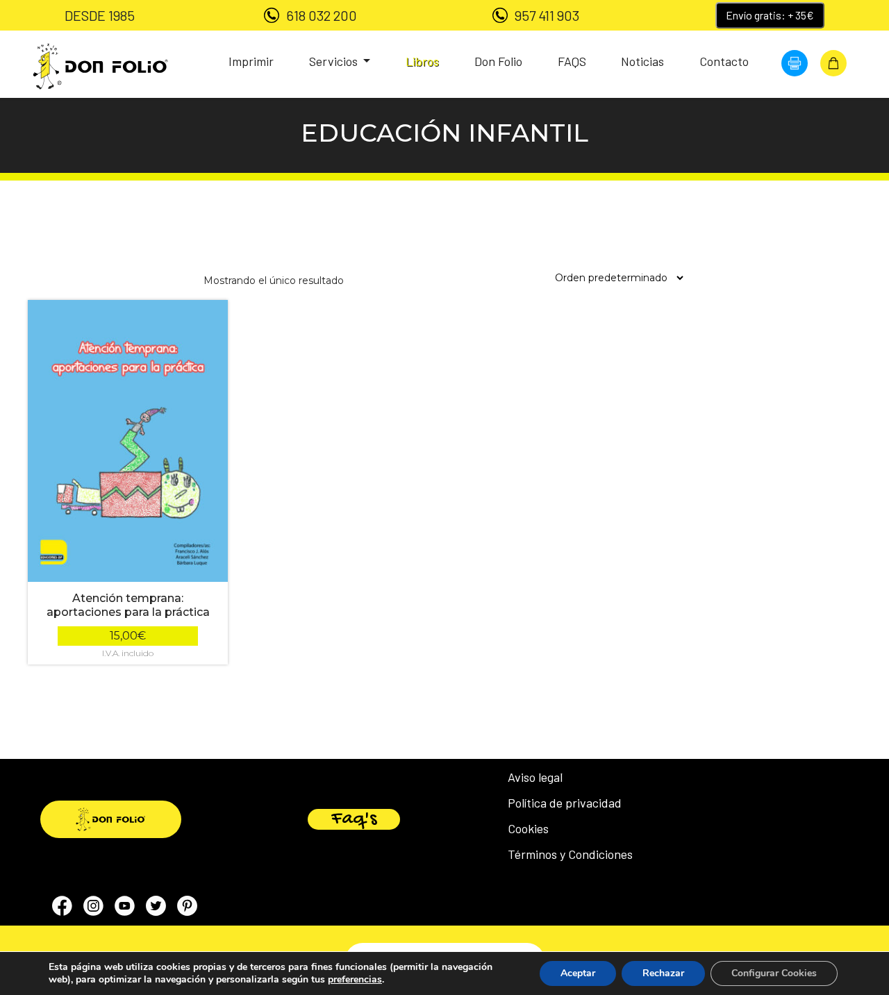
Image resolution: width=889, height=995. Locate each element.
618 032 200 (321, 15)
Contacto (724, 61)
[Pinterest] (187, 908)
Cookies (528, 828)
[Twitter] (156, 908)
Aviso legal (535, 777)
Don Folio (498, 61)
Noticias (642, 61)
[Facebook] (62, 908)
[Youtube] (125, 908)
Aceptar (577, 973)
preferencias (355, 979)
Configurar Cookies (774, 973)
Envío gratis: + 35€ (770, 15)
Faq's (353, 819)
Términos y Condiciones (570, 854)
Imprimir (251, 61)
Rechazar (663, 973)
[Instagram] (93, 908)
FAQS (572, 61)
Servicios (334, 61)
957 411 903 (547, 15)
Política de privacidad (565, 802)
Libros (422, 61)
